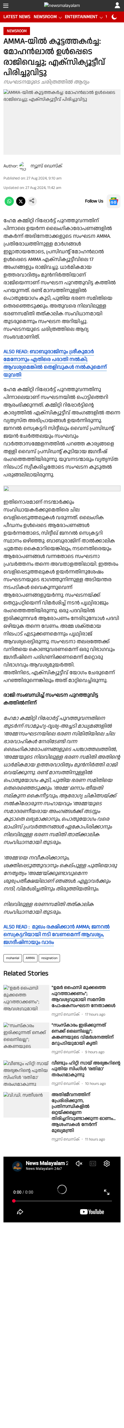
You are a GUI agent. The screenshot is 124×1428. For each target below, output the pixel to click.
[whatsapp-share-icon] (9, 204)
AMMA (30, 958)
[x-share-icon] (20, 204)
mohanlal (12, 958)
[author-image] (23, 166)
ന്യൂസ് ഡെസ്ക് (46, 166)
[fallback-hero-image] (26, 998)
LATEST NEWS (16, 16)
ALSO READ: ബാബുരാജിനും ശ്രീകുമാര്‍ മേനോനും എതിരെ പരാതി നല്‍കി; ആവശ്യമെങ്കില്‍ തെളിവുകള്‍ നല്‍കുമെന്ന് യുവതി (55, 363)
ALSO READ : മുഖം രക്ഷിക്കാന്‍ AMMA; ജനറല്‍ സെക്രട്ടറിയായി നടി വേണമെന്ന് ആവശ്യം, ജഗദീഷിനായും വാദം (56, 934)
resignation (49, 958)
